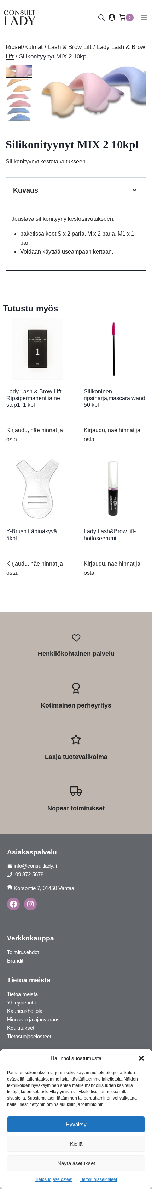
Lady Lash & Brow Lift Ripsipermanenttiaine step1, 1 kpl (33, 398)
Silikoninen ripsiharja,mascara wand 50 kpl (114, 398)
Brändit (15, 961)
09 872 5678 (28, 874)
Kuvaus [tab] (25, 190)
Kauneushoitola (24, 1011)
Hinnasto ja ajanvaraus (33, 1019)
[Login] (112, 17)
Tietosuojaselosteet (53, 1179)
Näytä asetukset (76, 1163)
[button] (141, 1058)
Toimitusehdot (23, 952)
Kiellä (76, 1144)
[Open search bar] (101, 17)
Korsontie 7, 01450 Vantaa (44, 888)
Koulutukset (20, 1028)
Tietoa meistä (22, 994)
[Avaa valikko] (143, 17)
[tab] (81, 113)
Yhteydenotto (22, 1003)
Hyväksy (76, 1124)
